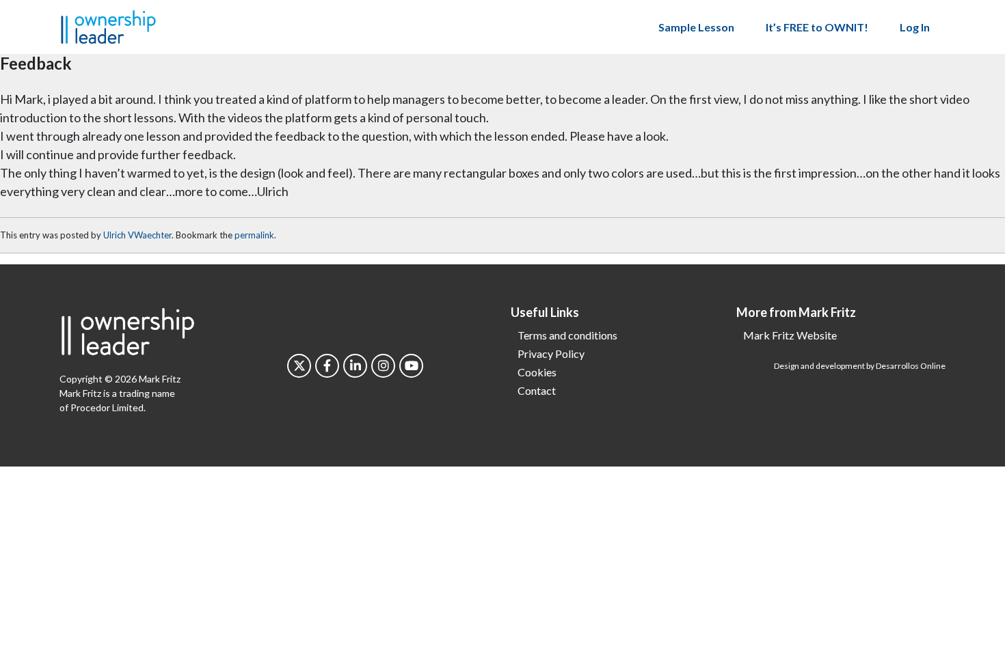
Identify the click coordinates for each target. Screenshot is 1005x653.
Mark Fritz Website (790, 335)
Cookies (537, 371)
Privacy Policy (551, 353)
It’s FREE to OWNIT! (817, 26)
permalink (254, 235)
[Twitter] (299, 366)
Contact (537, 390)
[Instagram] (383, 366)
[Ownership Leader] (108, 25)
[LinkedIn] (355, 366)
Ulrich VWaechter (137, 235)
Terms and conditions (567, 335)
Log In (915, 26)
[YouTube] (411, 366)
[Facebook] (327, 366)
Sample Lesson (696, 26)
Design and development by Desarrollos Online (860, 366)
